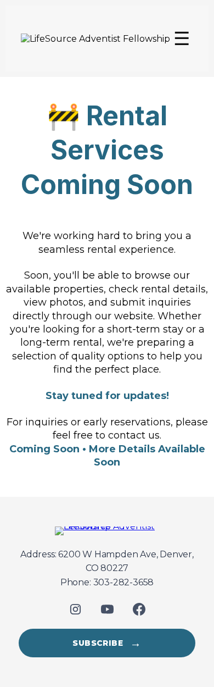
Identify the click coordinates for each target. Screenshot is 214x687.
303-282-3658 (123, 582)
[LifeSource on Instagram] (75, 609)
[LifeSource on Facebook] (139, 609)
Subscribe (106, 643)
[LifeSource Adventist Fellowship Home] (107, 531)
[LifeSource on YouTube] (107, 609)
